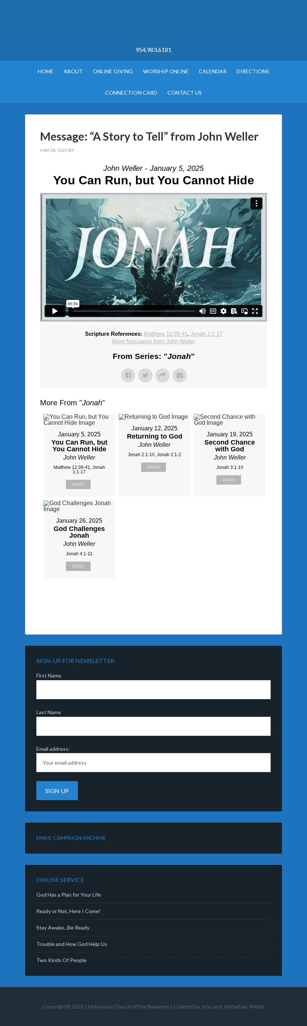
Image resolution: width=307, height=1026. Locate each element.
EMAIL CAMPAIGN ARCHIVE (71, 838)
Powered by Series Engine (239, 597)
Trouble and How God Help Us (71, 944)
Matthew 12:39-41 (166, 334)
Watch (78, 484)
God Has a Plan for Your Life (68, 894)
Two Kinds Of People (61, 960)
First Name (48, 675)
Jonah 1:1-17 (206, 334)
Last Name (48, 712)
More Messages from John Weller (153, 341)
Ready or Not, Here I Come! (68, 911)
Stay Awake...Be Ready (62, 927)
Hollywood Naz (153, 26)
